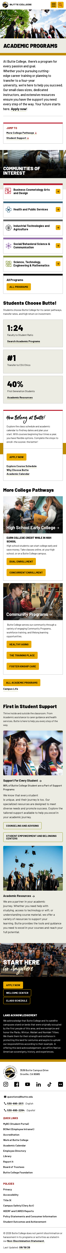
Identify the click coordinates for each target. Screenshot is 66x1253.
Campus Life (10, 688)
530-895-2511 (15, 1103)
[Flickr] (60, 1084)
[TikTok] (49, 1084)
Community (27, 614)
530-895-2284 (16, 1110)
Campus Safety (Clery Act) (18, 1205)
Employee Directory (14, 1150)
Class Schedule (16, 1000)
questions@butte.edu (20, 1096)
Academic (17, 896)
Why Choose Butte (18, 469)
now (23, 109)
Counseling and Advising (22, 825)
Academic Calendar (18, 473)
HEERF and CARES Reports (18, 1210)
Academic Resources (20, 397)
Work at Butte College (15, 1139)
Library (7, 1156)
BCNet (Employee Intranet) (18, 1129)
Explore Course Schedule (22, 466)
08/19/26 (24, 1247)
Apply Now (16, 456)
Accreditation (11, 1134)
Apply (15, 109)
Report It (8, 1161)
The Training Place (22, 655)
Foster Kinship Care (22, 666)
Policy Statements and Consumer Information (30, 1216)
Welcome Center (17, 992)
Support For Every (20, 780)
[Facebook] (16, 1084)
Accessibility (10, 1194)
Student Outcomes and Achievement (24, 1221)
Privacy (7, 1189)
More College (20, 132)
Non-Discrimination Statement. (26, 1240)
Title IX (7, 1200)
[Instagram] (5, 1084)
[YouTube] (27, 1084)
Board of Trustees (13, 1166)
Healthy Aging (19, 644)
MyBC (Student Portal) (16, 1123)
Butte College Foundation (18, 1172)
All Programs (18, 286)
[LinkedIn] (38, 1084)
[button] (54, 5)
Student (16, 137)
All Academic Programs (21, 682)
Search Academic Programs (23, 341)
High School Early (30, 527)
